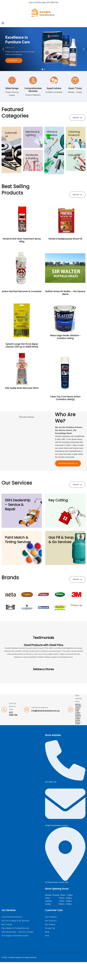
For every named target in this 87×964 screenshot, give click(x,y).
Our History (50, 924)
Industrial (74, 155)
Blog (47, 932)
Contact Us (50, 928)
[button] (3, 49)
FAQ (47, 936)
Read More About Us (66, 463)
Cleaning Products (74, 133)
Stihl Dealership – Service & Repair (17, 504)
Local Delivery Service (12, 917)
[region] (43, 49)
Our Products (51, 917)
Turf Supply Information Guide (15, 936)
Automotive (11, 134)
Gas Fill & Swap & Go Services (61, 539)
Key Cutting (58, 500)
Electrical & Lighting (33, 133)
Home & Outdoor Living (52, 135)
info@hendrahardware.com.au (45, 711)
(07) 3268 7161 (52, 2)
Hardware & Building (32, 156)
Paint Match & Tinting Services (18, 539)
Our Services (51, 921)
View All (76, 118)
